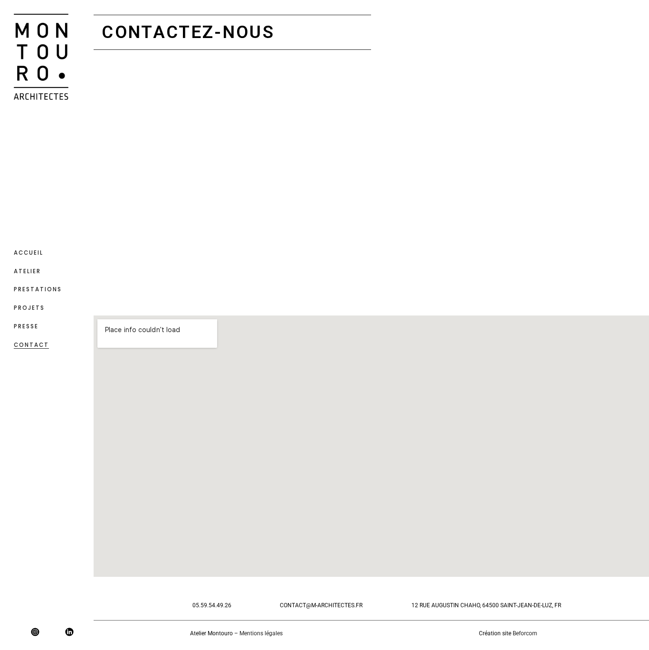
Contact (31, 345)
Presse (26, 326)
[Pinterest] (52, 632)
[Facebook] (18, 632)
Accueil (28, 253)
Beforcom (525, 633)
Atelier (27, 271)
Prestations (38, 289)
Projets (29, 308)
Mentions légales (261, 633)
